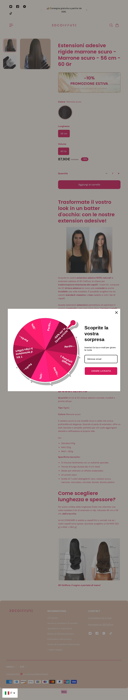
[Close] (116, 312)
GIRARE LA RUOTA (101, 371)
